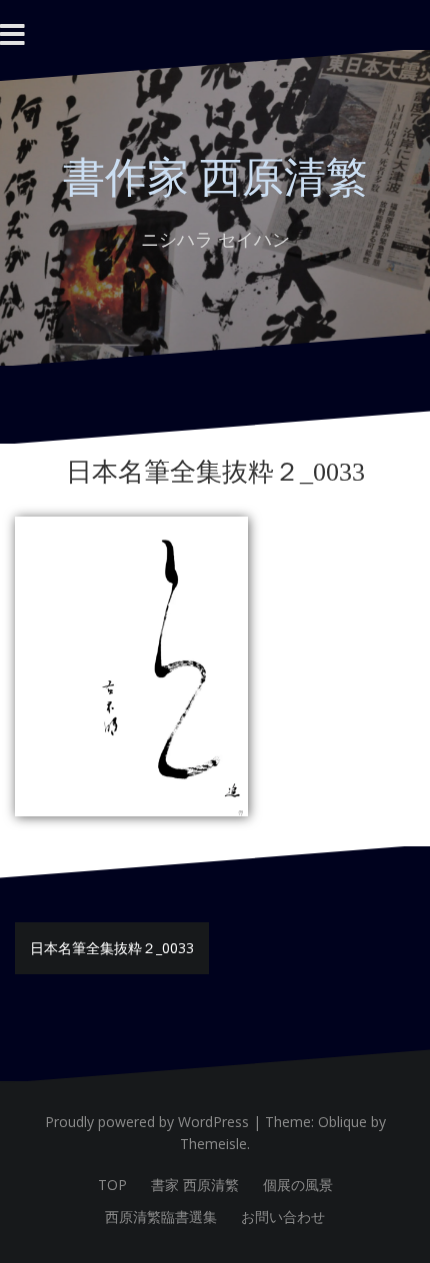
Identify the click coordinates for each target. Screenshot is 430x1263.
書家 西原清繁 (195, 1184)
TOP (112, 1184)
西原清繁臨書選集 (161, 1216)
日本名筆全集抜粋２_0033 (112, 947)
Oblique (342, 1121)
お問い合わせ (283, 1216)
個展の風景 (298, 1184)
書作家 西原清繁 (215, 178)
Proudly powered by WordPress (147, 1121)
